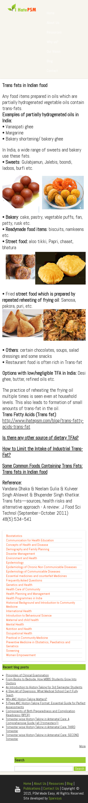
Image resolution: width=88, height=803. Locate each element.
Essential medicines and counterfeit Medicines (36, 576)
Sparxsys (55, 798)
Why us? (52, 41)
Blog (50, 61)
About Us (53, 22)
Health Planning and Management (28, 594)
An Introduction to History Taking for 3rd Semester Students (44, 687)
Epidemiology (14, 563)
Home (50, 13)
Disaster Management (20, 554)
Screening (12, 651)
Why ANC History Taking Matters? (26, 699)
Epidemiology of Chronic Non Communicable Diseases (41, 567)
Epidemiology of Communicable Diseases (33, 572)
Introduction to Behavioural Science (29, 616)
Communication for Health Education (30, 540)
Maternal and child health (22, 620)
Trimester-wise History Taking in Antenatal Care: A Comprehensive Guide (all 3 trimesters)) (37, 721)
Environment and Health (21, 558)
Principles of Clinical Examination (27, 675)
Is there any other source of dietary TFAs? (40, 438)
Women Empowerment (21, 655)
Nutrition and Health (19, 629)
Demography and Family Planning (27, 549)
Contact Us (51, 788)
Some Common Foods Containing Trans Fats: (42, 466)
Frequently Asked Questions (24, 580)
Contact (52, 70)
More (82, 746)
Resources (54, 32)
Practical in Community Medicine (27, 638)
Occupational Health (19, 633)
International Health (19, 611)
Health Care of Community (23, 589)
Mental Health (15, 624)
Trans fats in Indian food (24, 472)
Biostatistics (14, 536)
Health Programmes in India (24, 598)
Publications (32, 788)
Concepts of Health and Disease (27, 545)
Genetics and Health (19, 585)
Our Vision (54, 51)
